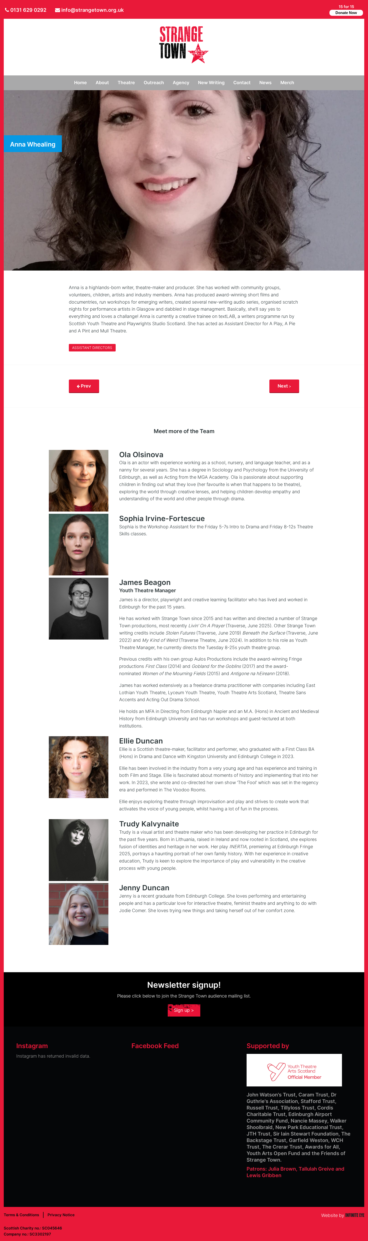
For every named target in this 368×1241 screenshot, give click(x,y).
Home (80, 82)
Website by (342, 1215)
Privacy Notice (61, 1214)
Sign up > (184, 1010)
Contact (242, 82)
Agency (181, 82)
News (265, 82)
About (102, 82)
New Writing (211, 82)
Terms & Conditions (21, 1214)
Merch (287, 82)
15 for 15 (346, 9)
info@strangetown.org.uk (92, 10)
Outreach (154, 82)
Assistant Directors (92, 348)
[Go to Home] (184, 61)
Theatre (126, 82)
